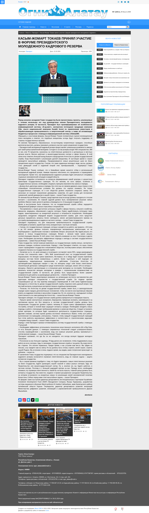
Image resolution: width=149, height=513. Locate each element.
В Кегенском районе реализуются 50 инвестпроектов (120, 87)
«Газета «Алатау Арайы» (113, 167)
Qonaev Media (111, 174)
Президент (35, 32)
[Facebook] (121, 2)
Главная (21, 32)
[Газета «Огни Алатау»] (63, 11)
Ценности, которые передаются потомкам (116, 82)
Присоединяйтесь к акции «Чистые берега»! (117, 49)
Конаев (20, 2)
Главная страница (29, 27)
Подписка (90, 27)
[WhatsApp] (37, 400)
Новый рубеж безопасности (113, 141)
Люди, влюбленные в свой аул (113, 68)
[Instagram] (118, 2)
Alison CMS (38, 508)
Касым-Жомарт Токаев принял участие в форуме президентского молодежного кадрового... (68, 32)
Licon (47, 510)
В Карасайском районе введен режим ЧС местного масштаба (123, 117)
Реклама (78, 27)
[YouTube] (125, 2)
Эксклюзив (55, 27)
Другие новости (55, 405)
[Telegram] (128, 2)
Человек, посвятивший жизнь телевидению (117, 59)
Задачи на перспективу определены (115, 92)
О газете (67, 27)
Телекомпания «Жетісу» (112, 181)
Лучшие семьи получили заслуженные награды (118, 78)
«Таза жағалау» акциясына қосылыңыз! (116, 54)
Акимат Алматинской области (114, 161)
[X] (32, 400)
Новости (43, 27)
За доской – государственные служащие (116, 63)
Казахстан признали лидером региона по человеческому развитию (125, 109)
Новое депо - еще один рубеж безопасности (118, 133)
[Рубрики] (2, 2)
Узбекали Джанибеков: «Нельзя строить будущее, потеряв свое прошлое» (126, 73)
